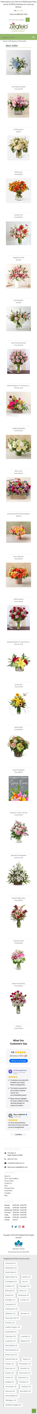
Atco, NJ (25, 1281)
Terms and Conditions (11, 1178)
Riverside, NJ (25, 1368)
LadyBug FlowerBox (18, 428)
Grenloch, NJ (10, 1322)
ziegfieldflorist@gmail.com (15, 1163)
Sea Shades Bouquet (18, 87)
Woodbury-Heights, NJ (13, 1405)
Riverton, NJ (9, 1373)
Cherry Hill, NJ (10, 1263)
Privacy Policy (9, 1181)
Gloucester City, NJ (12, 1318)
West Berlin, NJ (25, 1391)
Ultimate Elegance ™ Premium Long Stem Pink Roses (18, 386)
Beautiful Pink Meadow (18, 855)
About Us (7, 1176)
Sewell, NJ (9, 1377)
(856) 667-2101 (12, 1159)
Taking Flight (18, 727)
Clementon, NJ (10, 1304)
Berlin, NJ (23, 1291)
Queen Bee (18, 684)
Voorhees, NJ (26, 1386)
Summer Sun (18, 215)
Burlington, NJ (10, 1300)
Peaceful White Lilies (18, 898)
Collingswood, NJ (11, 1309)
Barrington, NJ (24, 1286)
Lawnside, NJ (25, 1336)
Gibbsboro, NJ (10, 1313)
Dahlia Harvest (18, 599)
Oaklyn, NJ (26, 1359)
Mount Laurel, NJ (11, 1354)
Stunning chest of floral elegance (18, 514)
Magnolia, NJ (25, 1341)
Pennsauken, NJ (24, 1364)
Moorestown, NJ (11, 1268)
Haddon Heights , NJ (12, 1327)
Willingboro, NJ (10, 1400)
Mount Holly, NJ (10, 1272)
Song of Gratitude (19, 770)
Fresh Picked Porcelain (18, 343)
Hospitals (7, 1193)
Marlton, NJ (26, 1277)
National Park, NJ (11, 1359)
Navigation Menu (8, 37)
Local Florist (8, 1190)
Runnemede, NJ (24, 1373)
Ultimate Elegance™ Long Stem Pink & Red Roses (18, 642)
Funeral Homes (9, 1188)
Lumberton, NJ (10, 1341)
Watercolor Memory (18, 983)
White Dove (18, 172)
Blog (5, 1195)
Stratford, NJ (9, 1382)
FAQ (5, 1186)
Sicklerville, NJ (23, 1377)
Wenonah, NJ (10, 1391)
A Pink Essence (18, 129)
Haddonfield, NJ (11, 1332)
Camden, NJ (24, 1300)
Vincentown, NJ (10, 1386)
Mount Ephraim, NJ (12, 1350)
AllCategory (13, 41)
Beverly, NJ (9, 1295)
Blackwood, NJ (23, 1295)
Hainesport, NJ (10, 1336)
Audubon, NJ (10, 1286)
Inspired (18, 1026)
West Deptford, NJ (11, 1396)
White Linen (18, 471)
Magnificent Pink (18, 257)
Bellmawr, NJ (10, 1291)
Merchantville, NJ (11, 1345)
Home (5, 41)
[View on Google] (10, 1116)
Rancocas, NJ (10, 1368)
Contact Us (8, 1183)
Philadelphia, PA (11, 1281)
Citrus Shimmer (18, 556)
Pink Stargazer (18, 300)
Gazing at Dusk (19, 941)
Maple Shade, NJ (11, 1277)
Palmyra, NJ (9, 1364)
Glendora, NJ (25, 1313)
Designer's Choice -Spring (18, 813)
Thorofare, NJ (24, 1382)
